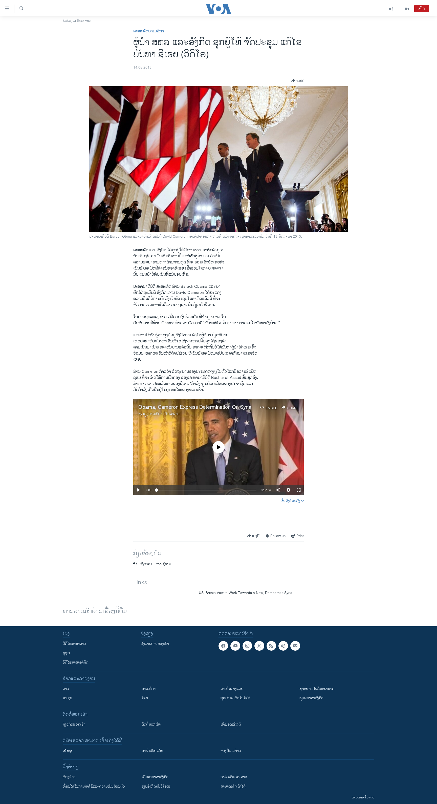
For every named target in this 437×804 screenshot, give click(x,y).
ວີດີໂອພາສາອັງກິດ (75, 662)
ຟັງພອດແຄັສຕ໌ (231, 724)
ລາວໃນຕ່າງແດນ (232, 688)
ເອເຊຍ (67, 698)
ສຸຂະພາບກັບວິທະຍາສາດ (316, 688)
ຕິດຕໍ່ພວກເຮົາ (151, 724)
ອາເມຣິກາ (149, 688)
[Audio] (391, 9)
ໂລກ (145, 698)
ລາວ (66, 688)
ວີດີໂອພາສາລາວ (74, 643)
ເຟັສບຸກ (68, 750)
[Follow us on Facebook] (223, 646)
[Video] (406, 9)
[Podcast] (283, 646)
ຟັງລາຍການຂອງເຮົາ (155, 643)
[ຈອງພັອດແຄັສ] (295, 646)
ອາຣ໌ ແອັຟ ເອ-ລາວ (234, 777)
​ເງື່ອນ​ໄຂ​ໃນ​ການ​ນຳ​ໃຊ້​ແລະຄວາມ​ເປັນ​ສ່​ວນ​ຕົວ (94, 786)
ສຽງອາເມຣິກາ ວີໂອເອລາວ (161, 414)
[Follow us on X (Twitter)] (259, 646)
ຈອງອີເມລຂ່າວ (231, 750)
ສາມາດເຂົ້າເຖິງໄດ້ (233, 786)
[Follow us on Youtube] (235, 646)
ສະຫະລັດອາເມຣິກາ (148, 31)
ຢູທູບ (66, 653)
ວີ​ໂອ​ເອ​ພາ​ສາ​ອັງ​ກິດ (155, 777)
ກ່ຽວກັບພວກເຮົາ (74, 724)
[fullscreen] (299, 490)
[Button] (297, 80)
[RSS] (271, 646)
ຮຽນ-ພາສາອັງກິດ (311, 698)
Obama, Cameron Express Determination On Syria (194, 407)
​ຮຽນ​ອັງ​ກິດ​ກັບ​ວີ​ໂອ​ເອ (156, 786)
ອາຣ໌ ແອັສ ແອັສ (152, 750)
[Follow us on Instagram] (247, 646)
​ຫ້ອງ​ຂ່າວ (69, 777)
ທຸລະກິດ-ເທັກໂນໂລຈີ (235, 698)
